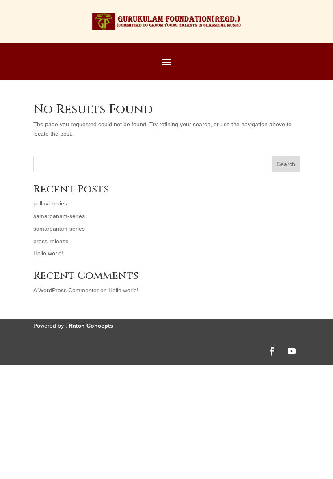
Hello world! (48, 253)
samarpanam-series (59, 216)
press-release (51, 241)
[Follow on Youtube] (291, 351)
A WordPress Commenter (66, 290)
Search (286, 164)
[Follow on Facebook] (272, 351)
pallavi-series (50, 203)
